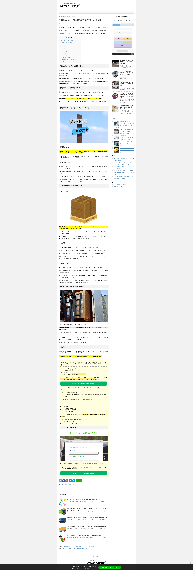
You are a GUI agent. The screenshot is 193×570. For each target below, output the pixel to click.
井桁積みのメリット (66, 47)
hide (73, 37)
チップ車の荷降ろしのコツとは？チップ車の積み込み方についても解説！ (87, 526)
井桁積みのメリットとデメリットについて (70, 45)
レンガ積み (64, 55)
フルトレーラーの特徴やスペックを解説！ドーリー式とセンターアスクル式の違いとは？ (126, 95)
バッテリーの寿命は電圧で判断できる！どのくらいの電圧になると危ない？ (126, 72)
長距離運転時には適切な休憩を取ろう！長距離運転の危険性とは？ (126, 62)
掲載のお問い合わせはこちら (109, 567)
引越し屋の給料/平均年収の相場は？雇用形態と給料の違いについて (127, 107)
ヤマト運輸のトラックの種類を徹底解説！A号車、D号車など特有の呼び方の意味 (127, 138)
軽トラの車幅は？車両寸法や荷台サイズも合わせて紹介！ (126, 83)
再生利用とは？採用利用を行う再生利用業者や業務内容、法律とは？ (85, 499)
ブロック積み (65, 53)
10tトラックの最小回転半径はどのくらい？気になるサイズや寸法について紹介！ (127, 131)
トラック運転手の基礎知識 (67, 485)
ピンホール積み (65, 57)
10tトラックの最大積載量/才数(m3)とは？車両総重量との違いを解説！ (127, 144)
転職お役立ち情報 (65, 11)
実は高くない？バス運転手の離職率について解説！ (76, 548)
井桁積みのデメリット (67, 49)
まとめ (62, 61)
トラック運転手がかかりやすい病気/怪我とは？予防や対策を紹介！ (85, 536)
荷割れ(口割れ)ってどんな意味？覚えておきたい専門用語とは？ (79, 546)
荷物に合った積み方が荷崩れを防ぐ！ (69, 59)
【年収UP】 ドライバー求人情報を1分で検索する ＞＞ (83, 473)
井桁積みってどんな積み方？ (67, 43)
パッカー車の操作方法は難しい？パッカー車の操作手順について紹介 (127, 150)
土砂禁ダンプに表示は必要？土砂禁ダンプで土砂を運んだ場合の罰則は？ (87, 517)
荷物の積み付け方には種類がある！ (68, 40)
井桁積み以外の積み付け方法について (69, 51)
